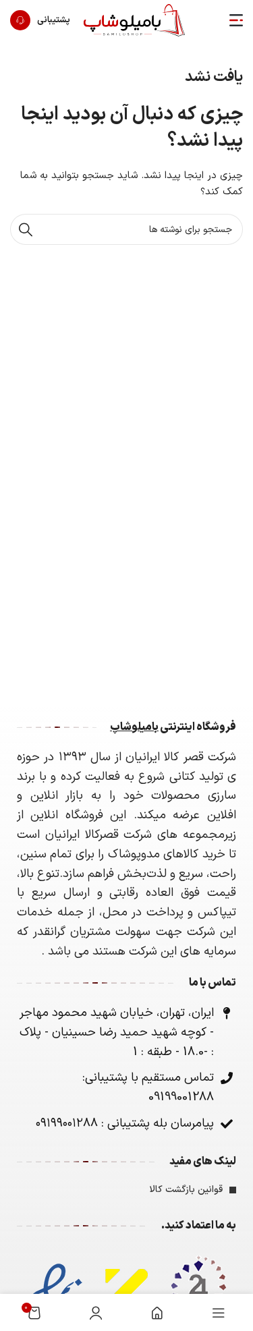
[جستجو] (25, 229)
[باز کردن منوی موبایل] (236, 20)
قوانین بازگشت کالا (186, 1190)
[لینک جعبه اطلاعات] (40, 20)
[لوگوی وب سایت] (134, 20)
